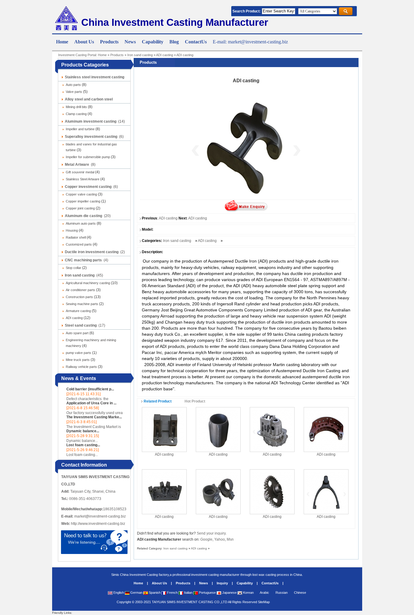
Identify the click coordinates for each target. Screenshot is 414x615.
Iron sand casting (140, 55)
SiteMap (264, 602)
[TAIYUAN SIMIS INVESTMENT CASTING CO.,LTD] (66, 29)
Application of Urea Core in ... (91, 403)
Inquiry (222, 583)
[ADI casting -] (164, 429)
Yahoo (219, 539)
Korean (248, 592)
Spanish (154, 592)
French (172, 592)
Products (117, 55)
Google (206, 539)
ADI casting (164, 55)
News (203, 583)
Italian (187, 592)
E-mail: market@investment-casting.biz (250, 41)
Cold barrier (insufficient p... (90, 389)
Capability (245, 583)
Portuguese (207, 592)
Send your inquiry (211, 533)
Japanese (229, 592)
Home (102, 55)
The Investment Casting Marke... (94, 417)
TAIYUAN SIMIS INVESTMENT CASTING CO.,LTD (189, 602)
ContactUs (270, 583)
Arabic (264, 592)
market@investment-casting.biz (100, 516)
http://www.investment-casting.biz (98, 524)
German (135, 592)
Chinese (299, 592)
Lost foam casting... (83, 445)
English (118, 592)
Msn (230, 539)
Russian (281, 592)
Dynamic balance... (82, 431)
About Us (159, 583)
